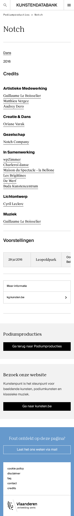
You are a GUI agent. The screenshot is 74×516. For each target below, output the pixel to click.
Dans (7, 53)
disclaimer (13, 473)
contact (12, 483)
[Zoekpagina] (5, 5)
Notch (39, 14)
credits (11, 488)
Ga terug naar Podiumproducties (37, 346)
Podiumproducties (16, 14)
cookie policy (15, 468)
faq (9, 478)
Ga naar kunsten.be (37, 406)
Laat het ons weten (37, 449)
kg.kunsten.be (15, 297)
